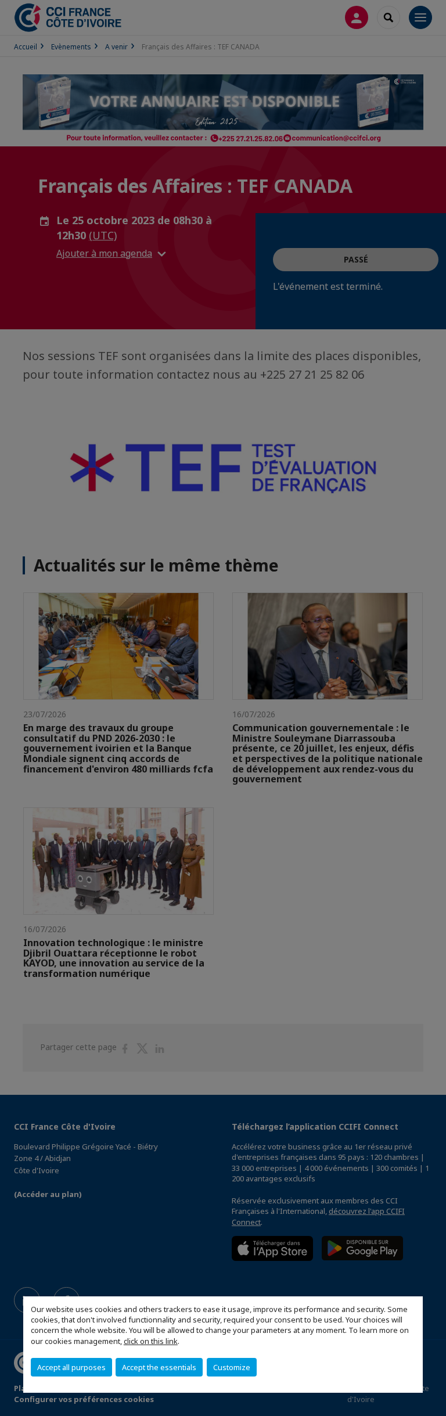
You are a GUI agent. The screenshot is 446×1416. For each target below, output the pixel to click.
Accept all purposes (71, 1367)
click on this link (151, 1341)
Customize (231, 1367)
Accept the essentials (159, 1367)
